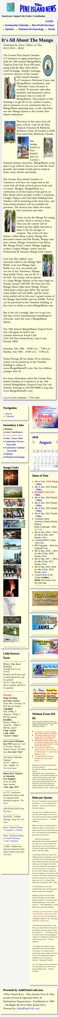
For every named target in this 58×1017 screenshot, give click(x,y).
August (45, 442)
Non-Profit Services (43, 25)
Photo (44, 575)
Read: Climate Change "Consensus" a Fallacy (12, 827)
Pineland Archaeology (31, 29)
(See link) (45, 921)
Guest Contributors (13, 432)
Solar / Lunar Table (14, 438)
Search (9, 413)
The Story (7, 811)
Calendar (10, 416)
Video (39, 511)
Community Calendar (17, 25)
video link (39, 543)
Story (45, 548)
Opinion (9, 29)
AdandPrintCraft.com (27, 1008)
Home (51, 29)
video (44, 537)
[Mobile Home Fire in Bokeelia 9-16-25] (10, 484)
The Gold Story (10, 768)
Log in (6, 397)
